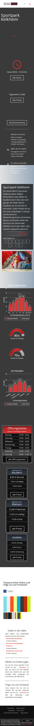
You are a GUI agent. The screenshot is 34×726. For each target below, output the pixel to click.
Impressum (24, 713)
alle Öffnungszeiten (17, 459)
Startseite (10, 708)
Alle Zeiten (17, 77)
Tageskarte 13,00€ (17, 94)
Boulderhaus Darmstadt (14, 651)
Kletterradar (20, 708)
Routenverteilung (17, 122)
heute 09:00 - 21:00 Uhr (17, 72)
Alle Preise (17, 100)
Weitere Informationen (27, 724)
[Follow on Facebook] (4, 591)
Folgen (10, 591)
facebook (11, 710)
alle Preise (17, 494)
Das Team (20, 710)
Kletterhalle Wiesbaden (14, 638)
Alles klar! (28, 720)
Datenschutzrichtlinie (11, 713)
